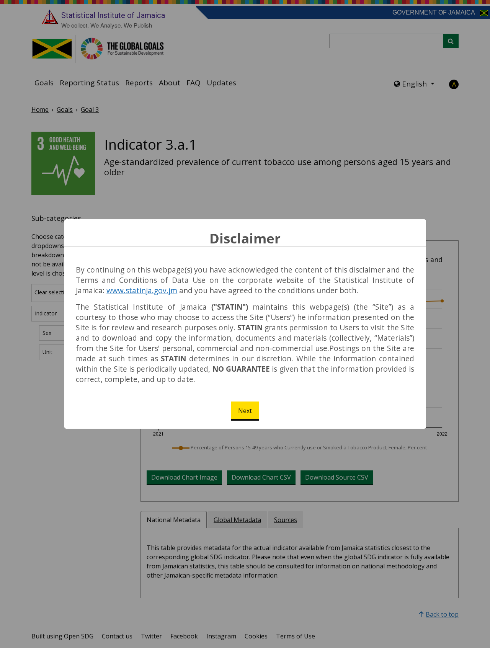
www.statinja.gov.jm (141, 290)
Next (245, 410)
